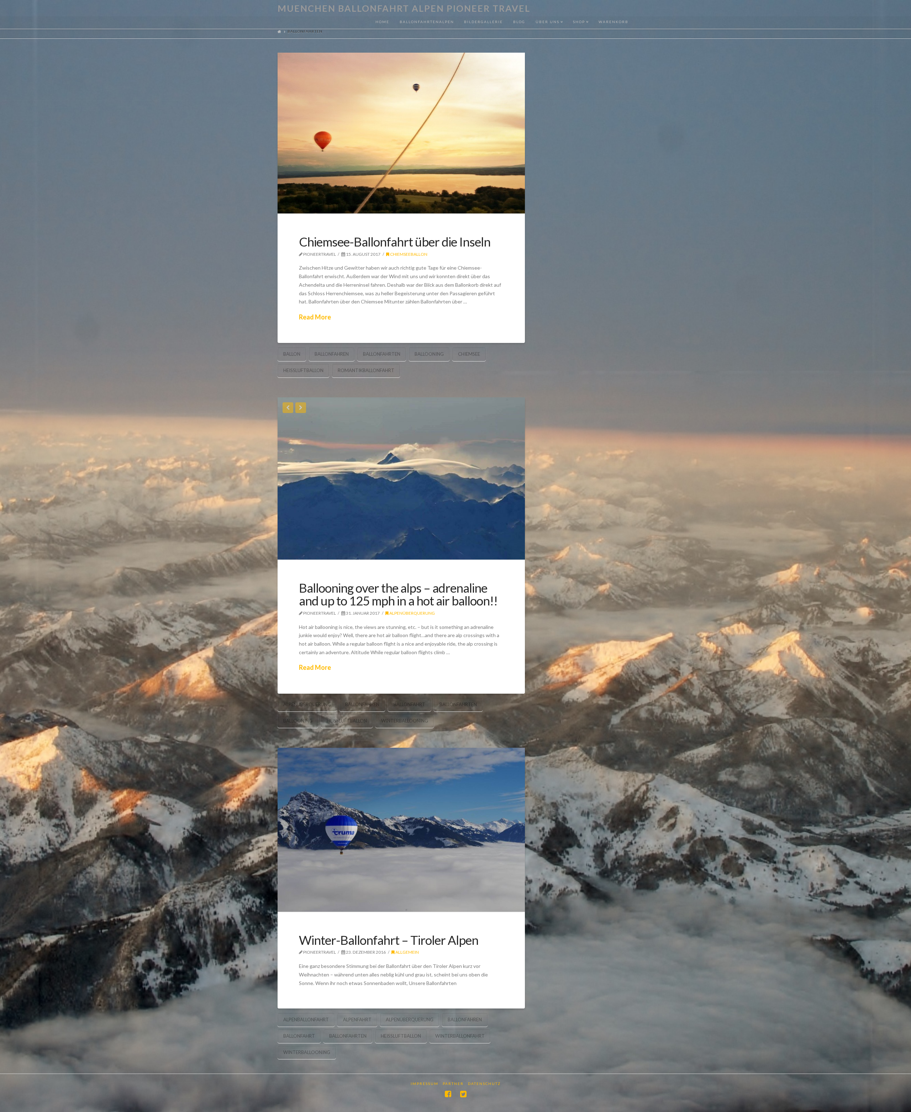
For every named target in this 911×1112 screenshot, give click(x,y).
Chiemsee (469, 354)
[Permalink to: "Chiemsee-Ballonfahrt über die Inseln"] (401, 133)
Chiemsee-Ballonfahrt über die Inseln (394, 241)
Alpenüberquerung (412, 613)
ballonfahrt (409, 704)
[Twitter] (463, 1094)
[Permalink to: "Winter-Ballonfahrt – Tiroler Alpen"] (401, 830)
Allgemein (407, 952)
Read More (315, 317)
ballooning (429, 354)
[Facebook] (448, 1094)
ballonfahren (332, 354)
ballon (291, 354)
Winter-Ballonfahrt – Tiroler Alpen (388, 939)
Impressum (424, 1083)
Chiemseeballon (408, 254)
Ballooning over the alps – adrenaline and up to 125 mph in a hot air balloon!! (398, 594)
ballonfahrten (381, 354)
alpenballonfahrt (306, 1019)
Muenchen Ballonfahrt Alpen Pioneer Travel (404, 8)
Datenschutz (484, 1083)
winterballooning (404, 721)
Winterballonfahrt (460, 1036)
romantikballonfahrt (366, 370)
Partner (453, 1083)
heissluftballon (303, 370)
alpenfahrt (357, 1019)
